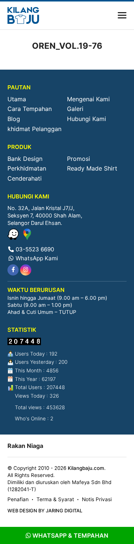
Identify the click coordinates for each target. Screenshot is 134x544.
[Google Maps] (27, 237)
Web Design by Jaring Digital (44, 510)
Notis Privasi (97, 499)
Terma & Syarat (55, 499)
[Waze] (13, 237)
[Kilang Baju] (23, 15)
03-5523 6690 (34, 249)
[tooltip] (13, 270)
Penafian (18, 499)
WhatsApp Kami (36, 258)
